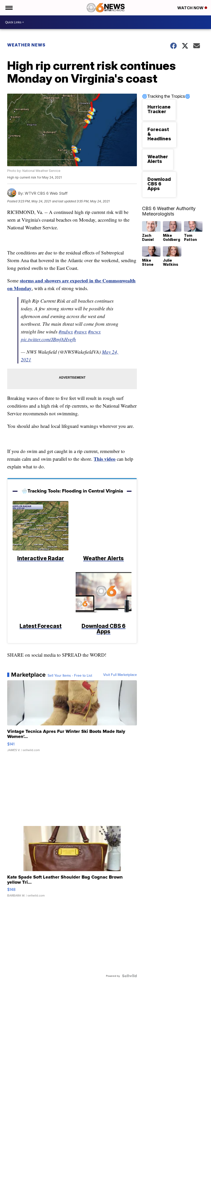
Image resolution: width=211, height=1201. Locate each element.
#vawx (80, 331)
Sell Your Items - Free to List (70, 675)
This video (105, 458)
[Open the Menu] (8, 7)
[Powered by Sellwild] (129, 976)
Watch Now (191, 7)
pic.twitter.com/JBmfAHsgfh (48, 339)
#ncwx (94, 331)
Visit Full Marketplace (120, 674)
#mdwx (66, 331)
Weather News (26, 44)
